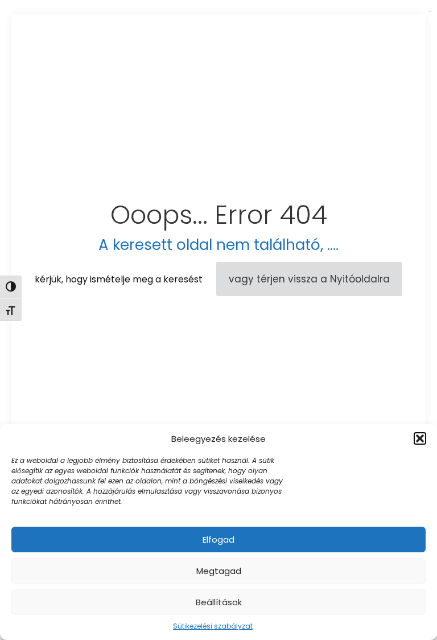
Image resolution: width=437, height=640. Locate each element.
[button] (420, 438)
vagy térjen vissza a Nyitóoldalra (309, 279)
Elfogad (218, 539)
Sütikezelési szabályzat (213, 626)
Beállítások (219, 602)
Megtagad (218, 571)
